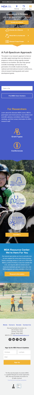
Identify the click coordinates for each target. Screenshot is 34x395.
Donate (23, 8)
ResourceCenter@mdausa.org (21, 335)
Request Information (17, 274)
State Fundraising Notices (22, 380)
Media (5, 325)
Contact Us (27, 325)
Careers (12, 325)
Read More (17, 234)
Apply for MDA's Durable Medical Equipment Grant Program (17, 1)
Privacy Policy (10, 380)
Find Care (16, 8)
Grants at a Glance (17, 22)
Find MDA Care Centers (17, 96)
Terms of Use (15, 380)
